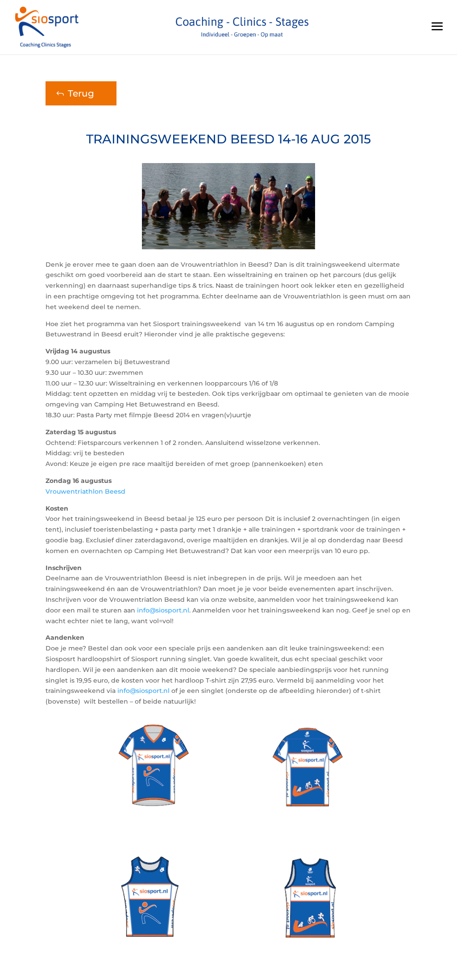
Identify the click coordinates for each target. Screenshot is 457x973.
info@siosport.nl (163, 610)
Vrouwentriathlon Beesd (85, 491)
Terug (81, 93)
